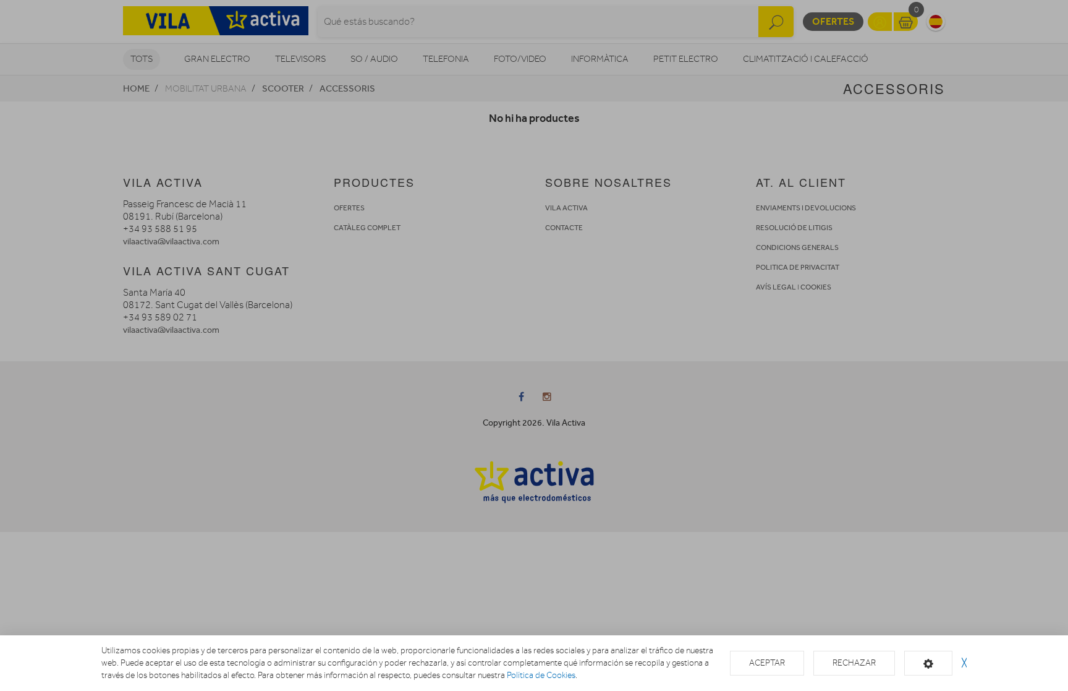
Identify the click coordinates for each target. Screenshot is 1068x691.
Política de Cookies (541, 675)
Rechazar (854, 663)
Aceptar (767, 663)
